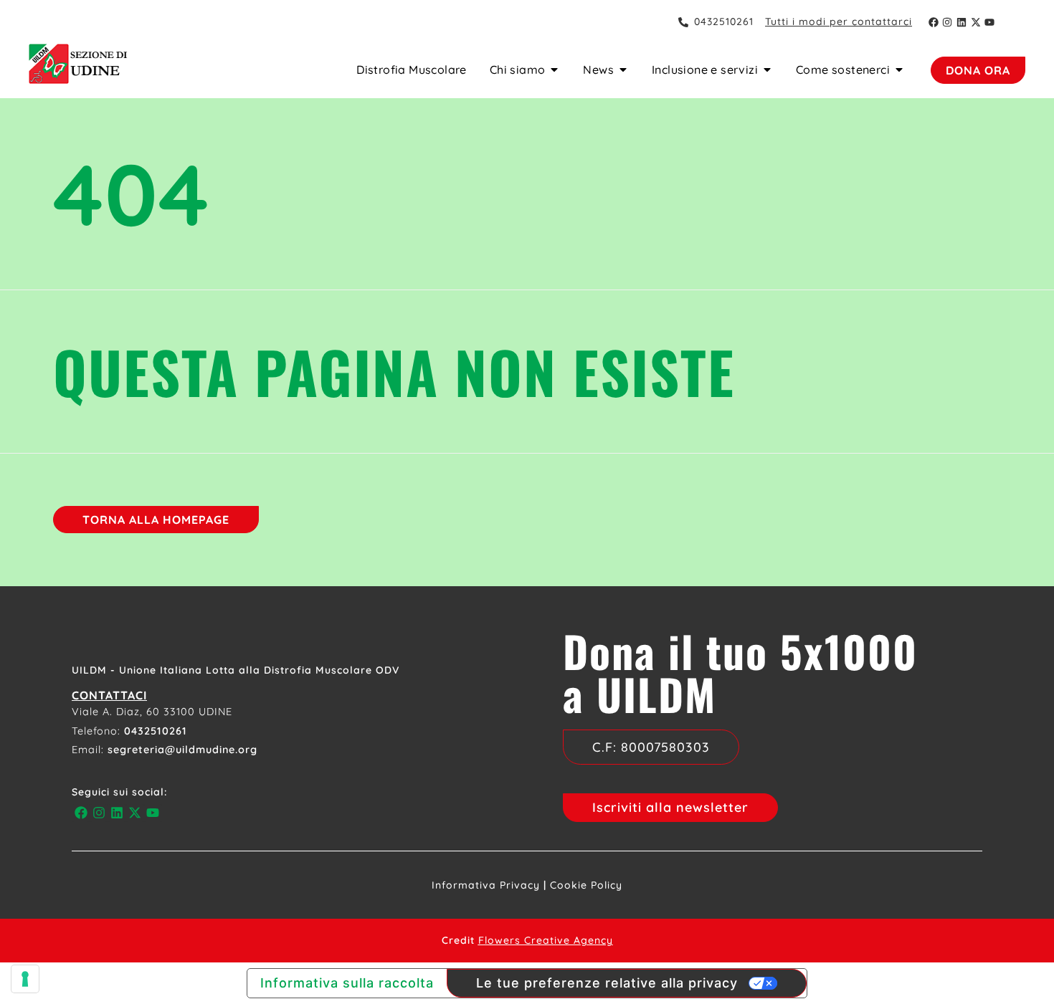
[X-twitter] (976, 22)
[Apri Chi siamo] (554, 69)
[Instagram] (948, 22)
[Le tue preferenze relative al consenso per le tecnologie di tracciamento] (25, 979)
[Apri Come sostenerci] (899, 69)
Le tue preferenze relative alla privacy (607, 982)
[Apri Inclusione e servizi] (767, 69)
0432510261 (155, 731)
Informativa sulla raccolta (347, 982)
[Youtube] (989, 22)
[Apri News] (623, 69)
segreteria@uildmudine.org (182, 749)
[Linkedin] (961, 22)
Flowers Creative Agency (545, 940)
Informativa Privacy (486, 885)
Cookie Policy (586, 885)
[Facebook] (933, 22)
